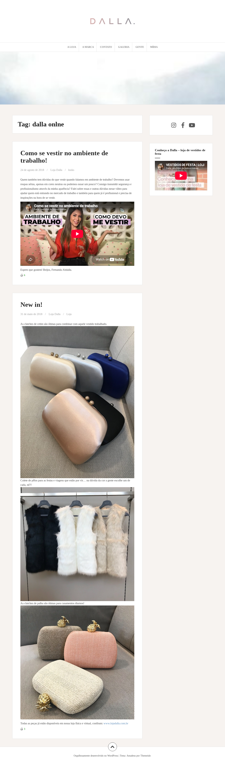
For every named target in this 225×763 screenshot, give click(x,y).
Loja (69, 314)
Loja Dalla (56, 169)
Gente (140, 47)
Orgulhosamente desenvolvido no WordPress (96, 755)
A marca (88, 47)
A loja (71, 47)
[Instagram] (173, 125)
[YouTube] (192, 125)
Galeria (123, 47)
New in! (31, 304)
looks (71, 169)
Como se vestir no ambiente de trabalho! (64, 156)
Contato (106, 47)
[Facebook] (183, 125)
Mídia (154, 47)
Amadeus (131, 755)
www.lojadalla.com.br (116, 723)
